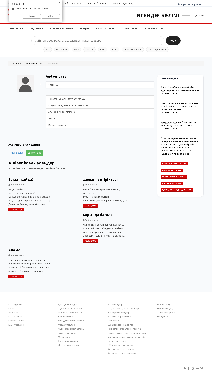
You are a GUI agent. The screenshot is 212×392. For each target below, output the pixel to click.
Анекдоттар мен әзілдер (71, 320)
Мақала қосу (163, 304)
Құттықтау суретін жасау (121, 349)
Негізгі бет (17, 28)
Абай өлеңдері (115, 304)
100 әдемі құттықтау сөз (120, 344)
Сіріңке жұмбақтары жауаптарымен (127, 332)
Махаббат (61, 49)
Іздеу (173, 40)
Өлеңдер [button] (35, 152)
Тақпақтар (113, 320)
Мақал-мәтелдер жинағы (71, 312)
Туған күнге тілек (157, 49)
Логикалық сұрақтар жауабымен (125, 328)
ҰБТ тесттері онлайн (69, 344)
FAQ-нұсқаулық (122, 3)
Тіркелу (196, 4)
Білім (102, 49)
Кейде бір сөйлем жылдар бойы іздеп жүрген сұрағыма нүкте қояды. (180, 89)
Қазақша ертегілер (68, 341)
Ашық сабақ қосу (166, 312)
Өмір (76, 49)
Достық (89, 49)
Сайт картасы (72, 3)
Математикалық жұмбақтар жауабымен (129, 336)
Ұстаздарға (129, 28)
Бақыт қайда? (21, 179)
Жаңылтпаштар (66, 324)
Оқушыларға (105, 28)
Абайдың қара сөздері (119, 316)
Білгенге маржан (62, 28)
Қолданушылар (34, 63)
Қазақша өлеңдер (67, 304)
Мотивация (64, 336)
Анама (14, 250)
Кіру (183, 4)
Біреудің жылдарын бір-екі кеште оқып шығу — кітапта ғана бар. (178, 124)
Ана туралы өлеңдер (119, 312)
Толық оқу (16, 209)
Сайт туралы (15, 304)
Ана (48, 49)
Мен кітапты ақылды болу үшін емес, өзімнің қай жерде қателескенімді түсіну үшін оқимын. (180, 106)
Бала (114, 49)
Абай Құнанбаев (133, 49)
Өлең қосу (162, 316)
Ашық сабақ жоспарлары (71, 328)
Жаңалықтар (153, 28)
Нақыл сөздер (65, 316)
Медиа (85, 28)
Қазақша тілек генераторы (122, 353)
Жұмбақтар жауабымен (70, 308)
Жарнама (13, 312)
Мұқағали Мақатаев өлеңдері (123, 308)
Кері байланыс (97, 3)
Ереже (11, 308)
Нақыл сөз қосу (165, 308)
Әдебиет (37, 28)
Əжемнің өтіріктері (100, 179)
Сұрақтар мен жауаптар (120, 324)
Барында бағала (98, 214)
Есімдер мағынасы (68, 332)
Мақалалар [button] (17, 152)
